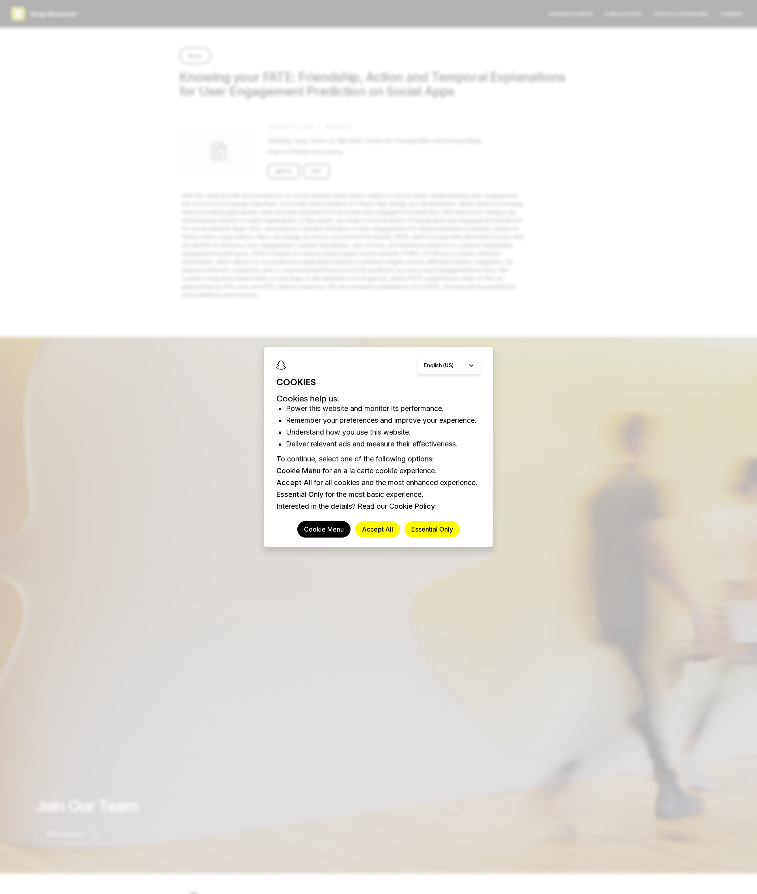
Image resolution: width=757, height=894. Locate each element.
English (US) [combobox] (438, 365)
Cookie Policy (412, 506)
